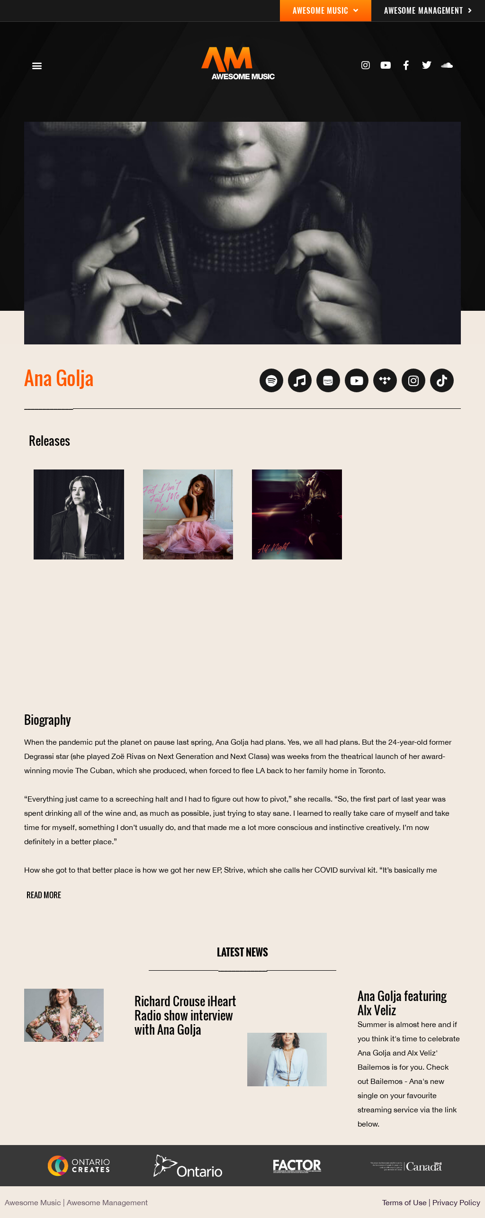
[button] (37, 65)
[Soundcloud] (447, 65)
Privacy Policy (456, 1202)
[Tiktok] (442, 380)
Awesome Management (107, 1202)
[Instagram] (365, 65)
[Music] (300, 380)
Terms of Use (404, 1202)
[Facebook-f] (406, 65)
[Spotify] (271, 380)
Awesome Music (33, 1202)
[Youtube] (386, 65)
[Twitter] (426, 65)
